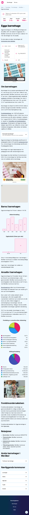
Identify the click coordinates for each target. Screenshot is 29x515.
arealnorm (4, 98)
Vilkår (14, 509)
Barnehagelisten (14, 500)
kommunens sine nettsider (8, 41)
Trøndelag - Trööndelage (11, 7)
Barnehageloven (5, 287)
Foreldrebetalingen (6, 113)
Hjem (2, 7)
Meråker (21, 7)
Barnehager (9, 2)
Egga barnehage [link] (5, 9)
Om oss (15, 2)
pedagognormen (23, 142)
